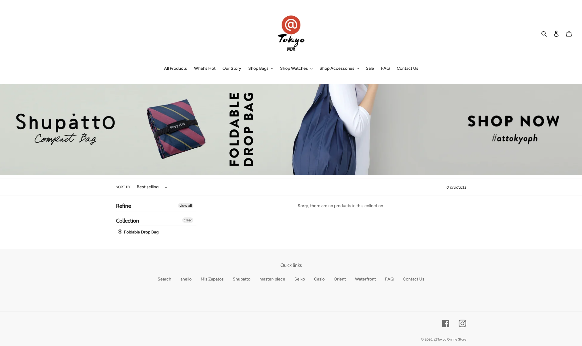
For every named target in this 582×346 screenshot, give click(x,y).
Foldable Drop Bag (141, 232)
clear (188, 220)
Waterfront (365, 279)
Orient (340, 279)
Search (164, 279)
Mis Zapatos (212, 279)
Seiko (299, 279)
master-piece (272, 279)
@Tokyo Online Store (450, 339)
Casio (319, 279)
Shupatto (241, 279)
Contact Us (413, 279)
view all (185, 205)
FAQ (389, 279)
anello (186, 279)
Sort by (123, 187)
